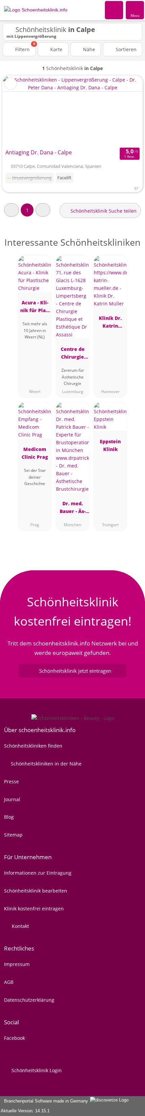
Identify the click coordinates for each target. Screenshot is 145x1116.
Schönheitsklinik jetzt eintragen (75, 670)
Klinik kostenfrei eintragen (34, 908)
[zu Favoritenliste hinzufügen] (10, 84)
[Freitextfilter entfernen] (114, 10)
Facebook (14, 1038)
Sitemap (13, 835)
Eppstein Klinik (110, 445)
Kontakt (19, 926)
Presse (11, 781)
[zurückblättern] (19, 111)
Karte (55, 49)
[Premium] (131, 248)
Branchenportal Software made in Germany (44, 1101)
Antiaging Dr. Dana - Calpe (38, 152)
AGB (8, 982)
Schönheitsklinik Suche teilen (103, 211)
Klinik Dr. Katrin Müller (110, 323)
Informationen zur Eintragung (37, 873)
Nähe (88, 49)
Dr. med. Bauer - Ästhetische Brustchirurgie (72, 508)
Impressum (17, 964)
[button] (11, 209)
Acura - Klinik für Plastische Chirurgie (35, 307)
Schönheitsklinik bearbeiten (35, 890)
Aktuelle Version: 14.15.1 (25, 1110)
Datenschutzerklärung (29, 1000)
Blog (9, 817)
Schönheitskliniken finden (33, 746)
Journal (12, 799)
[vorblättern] (125, 111)
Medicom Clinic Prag (35, 453)
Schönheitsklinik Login (36, 1070)
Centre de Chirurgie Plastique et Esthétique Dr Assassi (72, 354)
